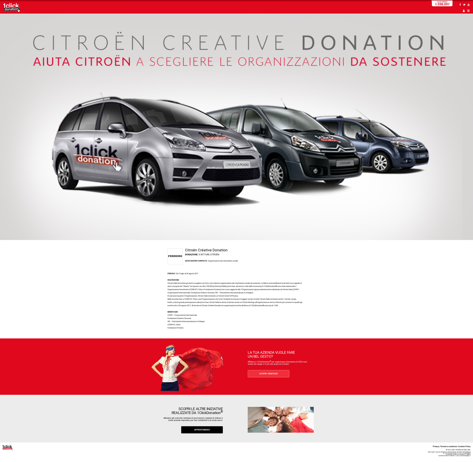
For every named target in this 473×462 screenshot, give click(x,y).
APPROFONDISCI (202, 430)
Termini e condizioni (448, 446)
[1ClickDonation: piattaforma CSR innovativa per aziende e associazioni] (11, 12)
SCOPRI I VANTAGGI (268, 373)
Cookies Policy (464, 446)
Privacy (436, 446)
